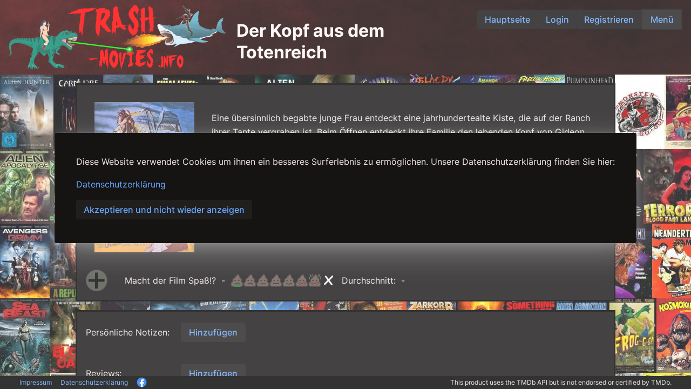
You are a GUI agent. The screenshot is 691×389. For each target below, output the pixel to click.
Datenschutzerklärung (121, 184)
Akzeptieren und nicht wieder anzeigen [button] (164, 209)
